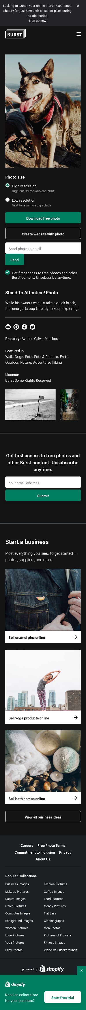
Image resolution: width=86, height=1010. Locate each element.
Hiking (57, 362)
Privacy (65, 852)
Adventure (41, 362)
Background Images (19, 920)
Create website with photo (43, 233)
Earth (64, 356)
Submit (43, 495)
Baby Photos (13, 949)
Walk (9, 356)
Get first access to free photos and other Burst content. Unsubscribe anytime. (44, 274)
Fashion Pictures (55, 883)
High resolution (24, 185)
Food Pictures (53, 898)
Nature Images (15, 898)
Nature (25, 362)
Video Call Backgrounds (60, 949)
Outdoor (11, 362)
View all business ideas (43, 816)
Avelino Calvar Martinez (40, 338)
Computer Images (17, 913)
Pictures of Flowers (57, 934)
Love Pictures (14, 934)
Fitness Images (54, 942)
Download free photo (43, 217)
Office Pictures (15, 905)
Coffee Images (54, 891)
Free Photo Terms (51, 845)
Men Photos (52, 927)
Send (14, 259)
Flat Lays (50, 913)
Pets (28, 356)
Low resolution (23, 199)
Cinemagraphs (54, 920)
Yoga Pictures (14, 942)
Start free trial (62, 997)
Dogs (19, 356)
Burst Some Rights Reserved (28, 380)
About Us (43, 858)
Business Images (17, 883)
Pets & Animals (46, 356)
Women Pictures (16, 927)
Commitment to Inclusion (35, 852)
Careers (27, 845)
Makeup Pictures (17, 891)
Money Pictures (55, 905)
